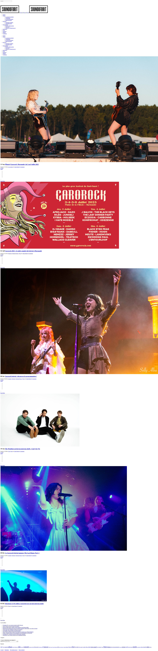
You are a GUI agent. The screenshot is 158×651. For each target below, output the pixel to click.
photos (109, 647)
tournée (144, 647)
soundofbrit (138, 647)
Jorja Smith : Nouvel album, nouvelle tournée (12, 630)
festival (46, 647)
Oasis (102, 647)
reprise (121, 647)
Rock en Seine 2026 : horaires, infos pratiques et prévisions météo (16, 627)
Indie (60, 647)
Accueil (2, 649)
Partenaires (7, 649)
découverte (36, 647)
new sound (94, 647)
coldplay (22, 647)
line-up (70, 647)
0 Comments (22, 167)
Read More (2, 181)
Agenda (9, 378)
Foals (49, 647)
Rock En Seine (130, 647)
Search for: (2, 641)
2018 (3, 647)
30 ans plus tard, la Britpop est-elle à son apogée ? (12, 629)
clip (19, 647)
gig (58, 647)
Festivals (10, 253)
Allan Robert (16, 167)
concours (30, 647)
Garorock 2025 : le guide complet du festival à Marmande (23, 251)
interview (62, 647)
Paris (105, 647)
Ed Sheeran (40, 647)
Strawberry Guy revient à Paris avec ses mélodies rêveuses (14, 635)
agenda (6, 647)
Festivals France (15, 253)
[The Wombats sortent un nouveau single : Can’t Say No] (39, 446)
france (51, 647)
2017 (1, 647)
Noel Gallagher (99, 647)
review (123, 647)
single (135, 647)
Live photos (10, 167)
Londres (84, 647)
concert (26, 647)
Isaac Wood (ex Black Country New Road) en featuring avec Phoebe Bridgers (18, 631)
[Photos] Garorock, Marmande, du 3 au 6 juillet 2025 (22, 164)
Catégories (2, 640)
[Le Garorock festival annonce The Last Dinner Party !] (63, 550)
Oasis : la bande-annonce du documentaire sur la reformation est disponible (17, 633)
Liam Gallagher (66, 647)
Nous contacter (22, 649)
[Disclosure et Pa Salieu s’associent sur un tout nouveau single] (23, 600)
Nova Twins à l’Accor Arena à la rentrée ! (11, 626)
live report (81, 647)
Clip (9, 451)
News (20, 253)
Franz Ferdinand (54, 647)
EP (42, 647)
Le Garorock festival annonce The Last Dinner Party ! (22, 553)
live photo (77, 647)
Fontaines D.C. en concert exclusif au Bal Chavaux (13, 625)
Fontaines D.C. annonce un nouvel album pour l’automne (14, 634)
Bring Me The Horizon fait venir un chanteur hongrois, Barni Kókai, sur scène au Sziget (20, 628)
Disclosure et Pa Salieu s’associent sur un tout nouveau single (24, 603)
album (10, 647)
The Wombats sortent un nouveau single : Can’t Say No (22, 449)
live (73, 647)
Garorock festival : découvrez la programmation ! (21, 376)
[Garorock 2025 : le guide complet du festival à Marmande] (59, 248)
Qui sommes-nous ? (14, 649)
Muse (87, 647)
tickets (142, 647)
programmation (116, 647)
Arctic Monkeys (15, 647)
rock (127, 647)
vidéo (147, 647)
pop (112, 647)
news (89, 647)
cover (33, 647)
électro (150, 647)
